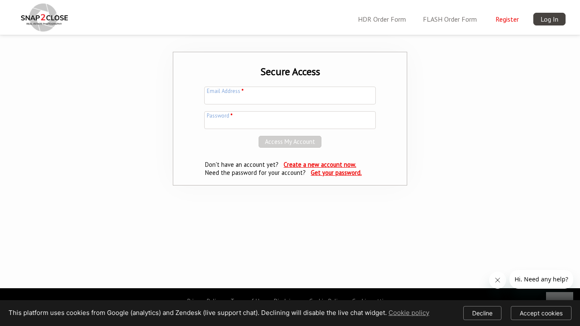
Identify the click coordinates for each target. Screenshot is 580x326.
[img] (43, 15)
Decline (482, 313)
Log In (549, 19)
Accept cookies (541, 313)
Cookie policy (409, 313)
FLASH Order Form (450, 19)
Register (507, 19)
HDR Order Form (382, 19)
